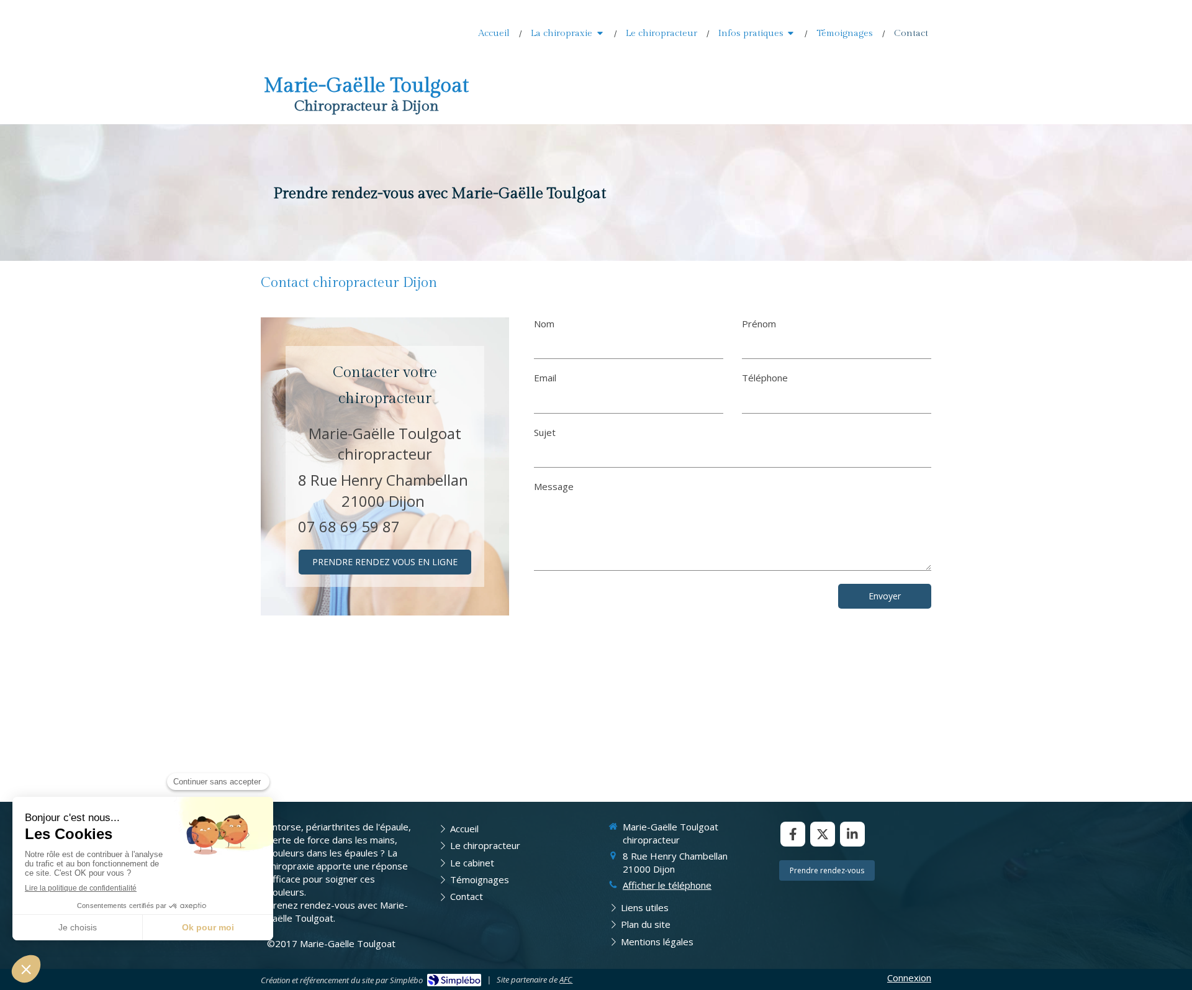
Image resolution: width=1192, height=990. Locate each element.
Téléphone (765, 377)
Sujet (545, 432)
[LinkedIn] (852, 834)
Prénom (759, 323)
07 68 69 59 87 (349, 526)
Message (554, 486)
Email (545, 377)
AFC (565, 979)
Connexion (909, 977)
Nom (544, 323)
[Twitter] (822, 834)
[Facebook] (792, 834)
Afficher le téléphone (667, 885)
